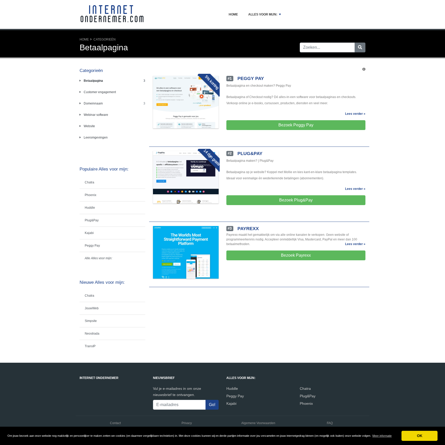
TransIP (90, 346)
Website (89, 126)
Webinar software (95, 115)
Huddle (90, 207)
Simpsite (91, 321)
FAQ (330, 423)
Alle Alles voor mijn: (98, 258)
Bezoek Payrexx (296, 255)
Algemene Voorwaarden (258, 423)
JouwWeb (92, 308)
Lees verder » (355, 114)
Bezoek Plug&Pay (296, 200)
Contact (115, 423)
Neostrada (92, 333)
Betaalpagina (93, 81)
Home (233, 14)
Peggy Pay (92, 245)
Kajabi (89, 233)
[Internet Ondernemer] (112, 14)
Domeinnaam (93, 103)
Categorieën (104, 39)
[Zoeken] (360, 47)
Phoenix (90, 195)
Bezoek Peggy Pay (295, 125)
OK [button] (419, 436)
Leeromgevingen (95, 137)
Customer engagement (99, 92)
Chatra (89, 182)
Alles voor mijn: (262, 14)
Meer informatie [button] (382, 435)
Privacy (187, 423)
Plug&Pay (92, 220)
